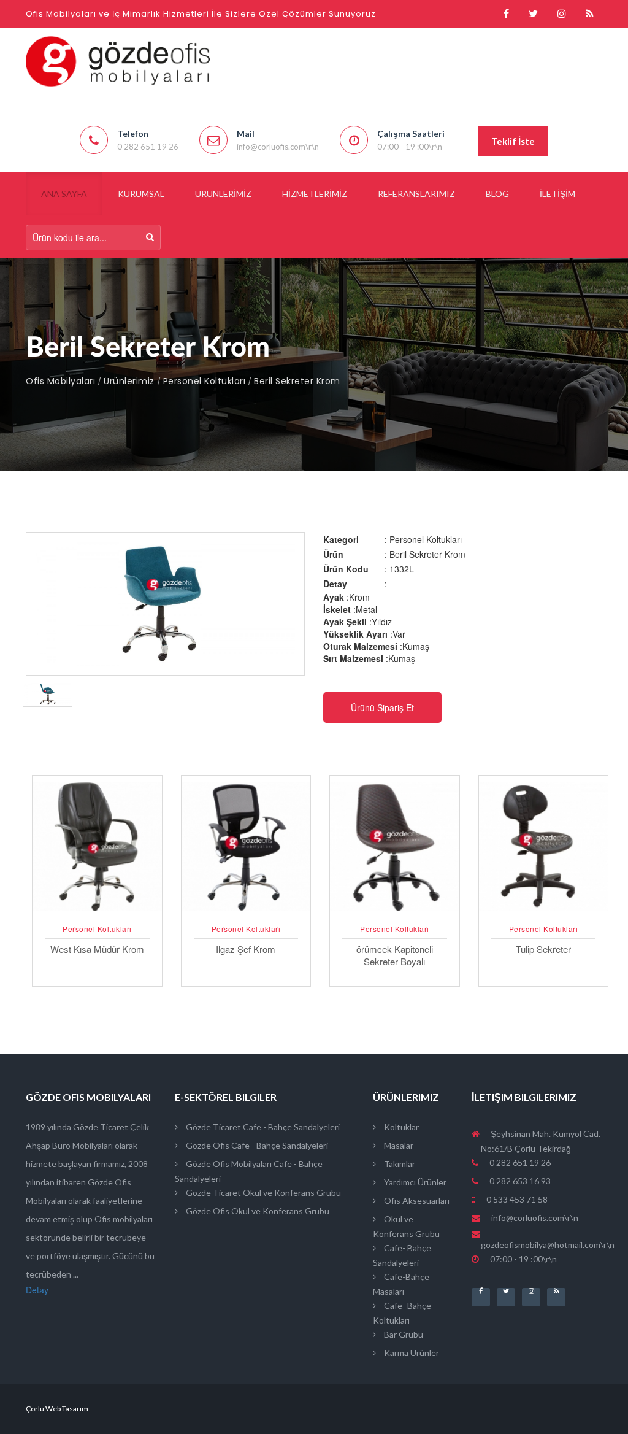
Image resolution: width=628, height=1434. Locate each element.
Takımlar (398, 1163)
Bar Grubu (402, 1334)
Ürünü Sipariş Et (382, 707)
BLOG (497, 193)
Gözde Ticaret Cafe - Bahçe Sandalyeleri (262, 1127)
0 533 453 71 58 (516, 1199)
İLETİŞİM (557, 193)
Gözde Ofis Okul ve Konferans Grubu (256, 1211)
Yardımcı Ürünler (414, 1182)
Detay (37, 1290)
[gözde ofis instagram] (562, 14)
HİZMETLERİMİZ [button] (314, 193)
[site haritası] (589, 14)
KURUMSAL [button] (141, 193)
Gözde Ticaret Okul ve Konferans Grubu (262, 1192)
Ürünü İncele (97, 913)
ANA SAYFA (64, 193)
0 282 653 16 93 (519, 1181)
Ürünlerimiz (129, 381)
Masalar (397, 1145)
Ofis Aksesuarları (416, 1200)
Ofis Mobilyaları (60, 381)
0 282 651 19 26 (519, 1162)
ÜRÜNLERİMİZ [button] (223, 193)
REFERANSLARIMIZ (416, 193)
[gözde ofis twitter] (533, 14)
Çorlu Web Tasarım (57, 1408)
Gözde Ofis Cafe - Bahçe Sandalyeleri (256, 1145)
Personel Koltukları (204, 381)
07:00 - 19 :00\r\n (522, 1259)
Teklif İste (513, 141)
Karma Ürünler (410, 1352)
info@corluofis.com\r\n (534, 1217)
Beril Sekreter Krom (297, 381)
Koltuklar (400, 1127)
